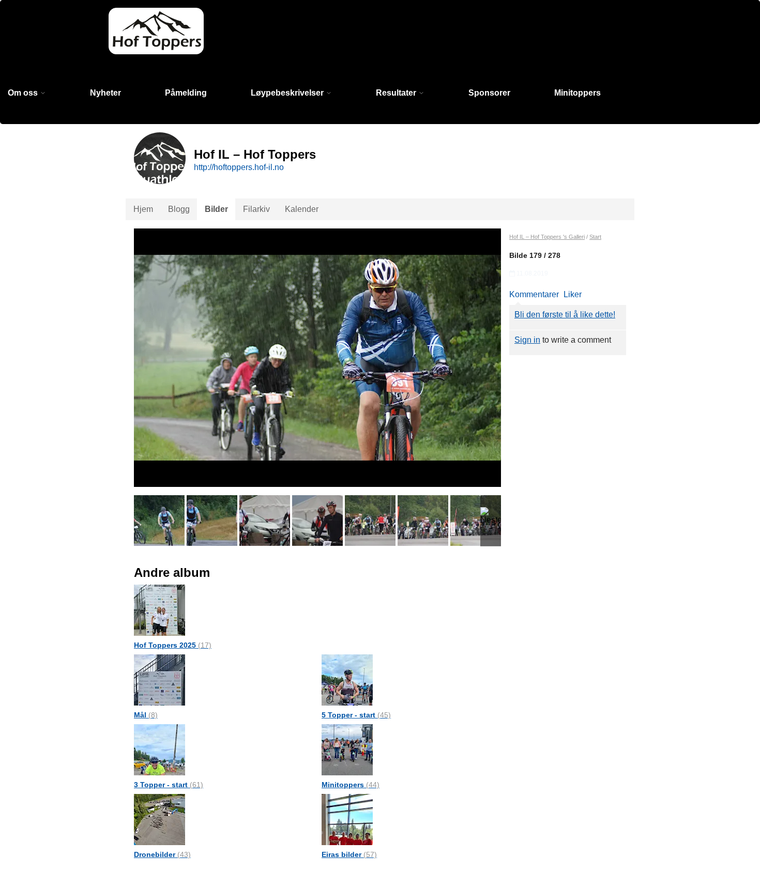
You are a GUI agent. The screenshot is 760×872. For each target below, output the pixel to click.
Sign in (527, 339)
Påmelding (186, 92)
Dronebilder (162, 854)
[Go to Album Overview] (159, 609)
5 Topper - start (356, 715)
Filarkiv (256, 209)
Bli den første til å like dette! (564, 314)
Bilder (216, 209)
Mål (146, 715)
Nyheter (105, 92)
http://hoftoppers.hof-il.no (239, 167)
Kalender (301, 209)
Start (595, 237)
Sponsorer (489, 92)
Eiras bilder (349, 854)
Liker (573, 294)
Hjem (143, 209)
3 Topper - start (168, 785)
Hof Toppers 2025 (172, 645)
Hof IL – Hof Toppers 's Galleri (547, 237)
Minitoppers (577, 92)
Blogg (179, 209)
